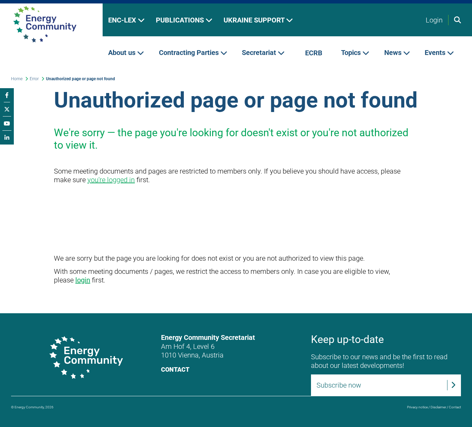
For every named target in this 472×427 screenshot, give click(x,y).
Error (34, 78)
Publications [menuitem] (181, 20)
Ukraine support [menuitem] (255, 20)
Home (16, 78)
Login (434, 20)
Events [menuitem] (436, 53)
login (82, 280)
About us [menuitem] (122, 53)
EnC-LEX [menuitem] (123, 20)
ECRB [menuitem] (313, 53)
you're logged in (111, 180)
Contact (175, 369)
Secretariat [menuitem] (260, 53)
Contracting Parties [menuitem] (189, 53)
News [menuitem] (393, 53)
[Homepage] (51, 24)
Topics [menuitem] (351, 53)
